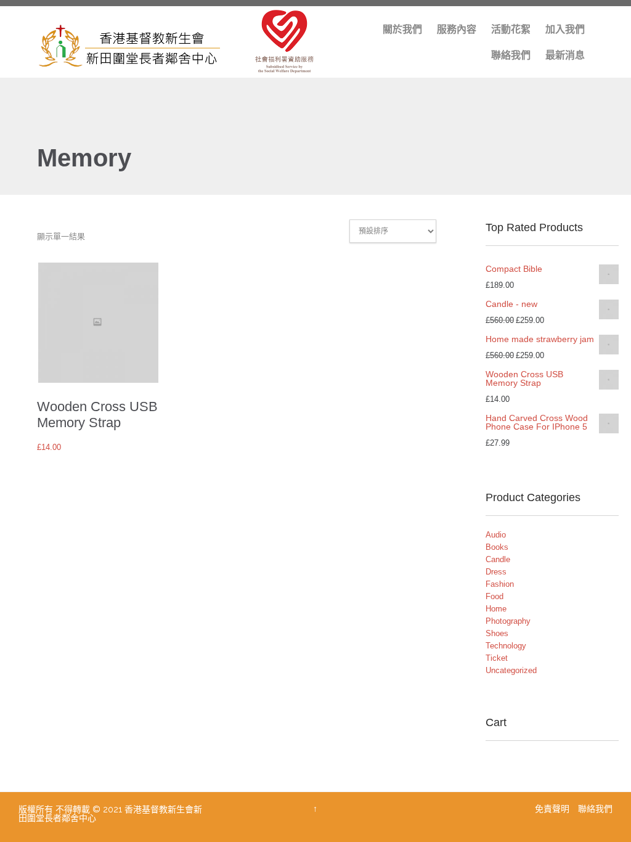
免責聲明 (553, 809)
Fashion (500, 584)
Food (494, 596)
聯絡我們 (595, 809)
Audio (496, 534)
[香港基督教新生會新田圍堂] (185, 42)
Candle (498, 559)
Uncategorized (511, 670)
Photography (508, 621)
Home (496, 608)
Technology (506, 645)
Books (497, 547)
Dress (496, 571)
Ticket (497, 658)
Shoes (497, 633)
